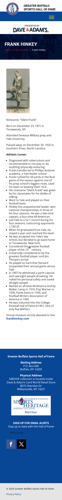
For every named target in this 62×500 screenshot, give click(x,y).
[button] (11, 444)
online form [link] (31, 433)
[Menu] (51, 17)
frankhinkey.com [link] (17, 318)
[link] (12, 14)
